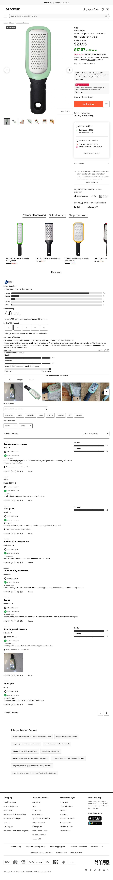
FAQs (34, 806)
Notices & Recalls (39, 835)
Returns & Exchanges (12, 818)
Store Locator (37, 814)
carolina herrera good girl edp (66, 737)
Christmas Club (66, 827)
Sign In (76, 57)
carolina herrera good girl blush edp (24, 751)
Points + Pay (8, 810)
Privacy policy (61, 852)
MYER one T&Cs (97, 847)
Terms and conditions (78, 847)
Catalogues (8, 827)
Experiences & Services (41, 818)
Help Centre (36, 802)
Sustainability (65, 822)
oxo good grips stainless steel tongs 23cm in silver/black (31, 737)
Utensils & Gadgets (22, 23)
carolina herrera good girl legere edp (57, 744)
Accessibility (37, 839)
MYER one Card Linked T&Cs (42, 852)
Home (6, 23)
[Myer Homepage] (13, 10)
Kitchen (11, 23)
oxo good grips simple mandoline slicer (25, 744)
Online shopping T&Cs (57, 847)
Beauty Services (38, 822)
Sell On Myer (65, 831)
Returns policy (15, 847)
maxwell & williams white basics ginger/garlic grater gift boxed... (34, 773)
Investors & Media (67, 818)
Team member (76, 852)
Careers (63, 810)
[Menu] (5, 16)
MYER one (64, 802)
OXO (76, 28)
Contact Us (36, 810)
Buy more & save (82, 85)
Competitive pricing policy (35, 847)
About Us (63, 814)
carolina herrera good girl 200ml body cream (68, 758)
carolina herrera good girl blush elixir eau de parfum (30, 758)
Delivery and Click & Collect (15, 814)
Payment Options (11, 806)
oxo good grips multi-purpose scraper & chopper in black (31, 766)
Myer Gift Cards (66, 806)
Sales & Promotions (40, 831)
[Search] (106, 16)
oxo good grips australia (50, 751)
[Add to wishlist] (106, 104)
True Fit (7, 822)
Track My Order (10, 802)
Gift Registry (37, 827)
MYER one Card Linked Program (16, 831)
